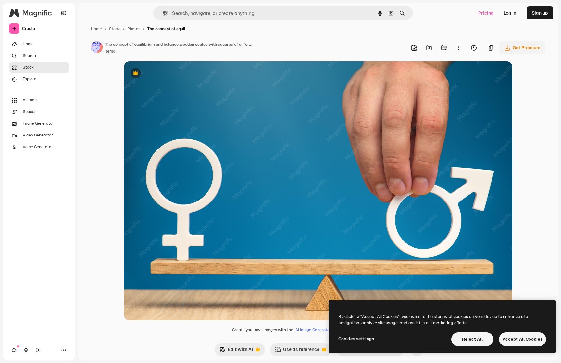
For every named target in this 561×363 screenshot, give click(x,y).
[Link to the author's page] (97, 48)
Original (165, 74)
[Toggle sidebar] (63, 13)
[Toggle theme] (37, 350)
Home (96, 29)
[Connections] (14, 350)
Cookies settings (356, 339)
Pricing (486, 13)
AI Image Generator (313, 329)
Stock (114, 29)
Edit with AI (236, 351)
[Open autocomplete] (162, 13)
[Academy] (26, 350)
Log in (510, 13)
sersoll (111, 51)
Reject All (472, 339)
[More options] (458, 47)
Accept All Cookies (522, 339)
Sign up (540, 13)
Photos (133, 29)
